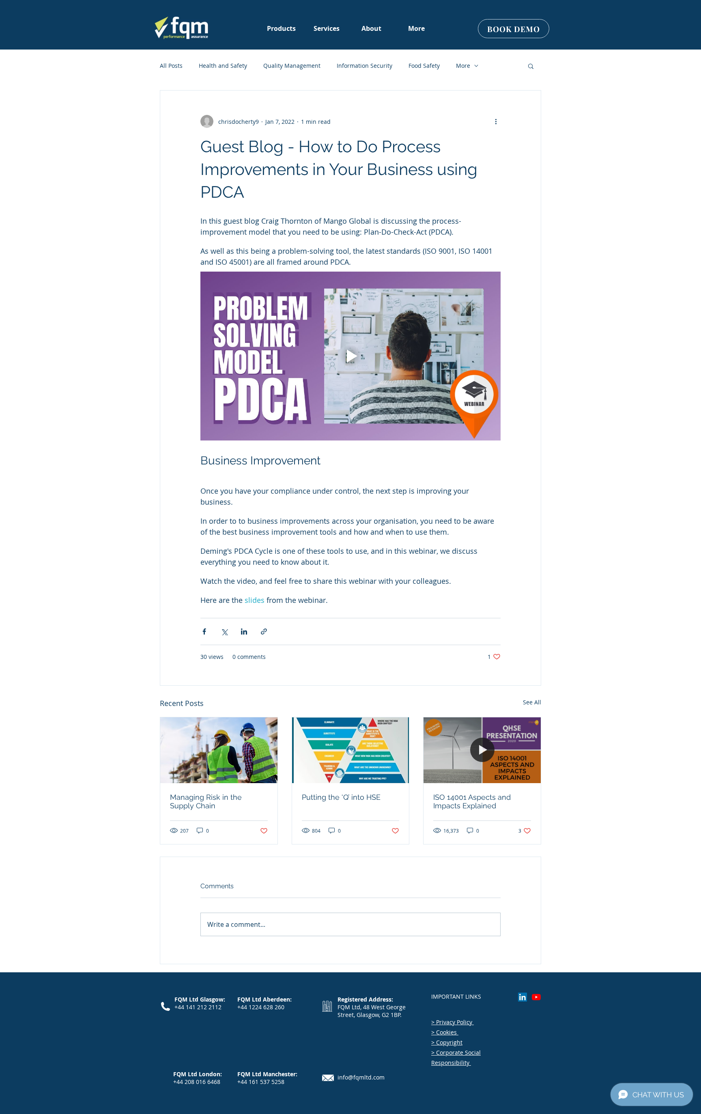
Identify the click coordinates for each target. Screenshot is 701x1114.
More (463, 65)
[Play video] (350, 356)
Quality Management (291, 65)
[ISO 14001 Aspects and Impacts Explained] (482, 750)
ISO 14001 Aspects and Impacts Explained (472, 801)
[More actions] (496, 121)
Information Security (364, 65)
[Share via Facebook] (204, 631)
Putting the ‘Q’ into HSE (341, 797)
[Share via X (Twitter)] (224, 631)
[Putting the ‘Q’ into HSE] (350, 750)
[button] (371, 28)
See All (532, 702)
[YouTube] (536, 997)
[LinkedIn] (522, 997)
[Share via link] (264, 631)
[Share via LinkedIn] (244, 631)
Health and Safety (223, 65)
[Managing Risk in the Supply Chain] (218, 750)
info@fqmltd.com (361, 1077)
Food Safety (424, 65)
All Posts (171, 65)
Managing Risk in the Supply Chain (206, 801)
